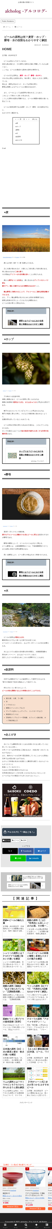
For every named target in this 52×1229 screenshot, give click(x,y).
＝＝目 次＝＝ (23, 119)
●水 (16, 133)
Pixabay (17, 257)
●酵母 (17, 130)
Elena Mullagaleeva (7, 257)
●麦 (16, 123)
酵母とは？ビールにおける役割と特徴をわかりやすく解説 (31, 574)
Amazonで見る (13, 1207)
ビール (7, 840)
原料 (24, 840)
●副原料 (18, 136)
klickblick (4, 390)
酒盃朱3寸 (6, 1193)
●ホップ (18, 126)
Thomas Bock (5, 526)
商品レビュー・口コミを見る (12, 1196)
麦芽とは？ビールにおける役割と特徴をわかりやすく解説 (31, 322)
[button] (46, 651)
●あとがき (18, 140)
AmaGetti (13, 1190)
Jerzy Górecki (5, 631)
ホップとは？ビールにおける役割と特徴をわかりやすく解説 (31, 454)
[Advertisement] (26, 176)
